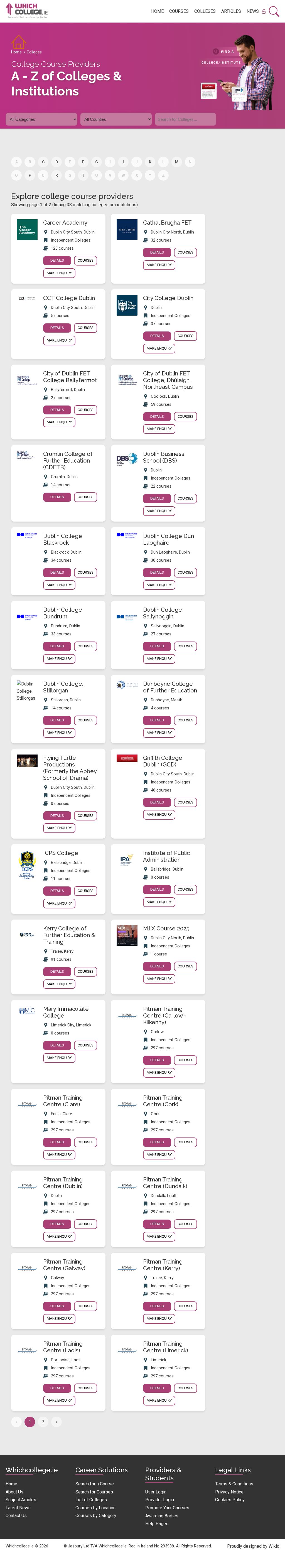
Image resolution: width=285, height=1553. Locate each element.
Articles (231, 11)
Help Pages (156, 1523)
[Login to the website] (264, 11)
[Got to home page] (29, 11)
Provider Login (159, 1499)
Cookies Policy (230, 1499)
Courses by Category (95, 1515)
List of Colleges (91, 1499)
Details (57, 260)
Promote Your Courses (167, 1507)
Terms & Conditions (234, 1483)
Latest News (18, 1507)
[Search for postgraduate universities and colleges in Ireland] (221, 118)
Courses (179, 11)
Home (157, 11)
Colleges (205, 11)
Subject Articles (21, 1499)
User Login (155, 1492)
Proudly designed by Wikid (253, 1546)
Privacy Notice (229, 1492)
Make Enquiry (59, 273)
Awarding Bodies (161, 1515)
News (253, 11)
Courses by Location (95, 1507)
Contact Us (16, 1515)
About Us (14, 1492)
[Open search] (274, 11)
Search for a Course (94, 1483)
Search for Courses (94, 1492)
